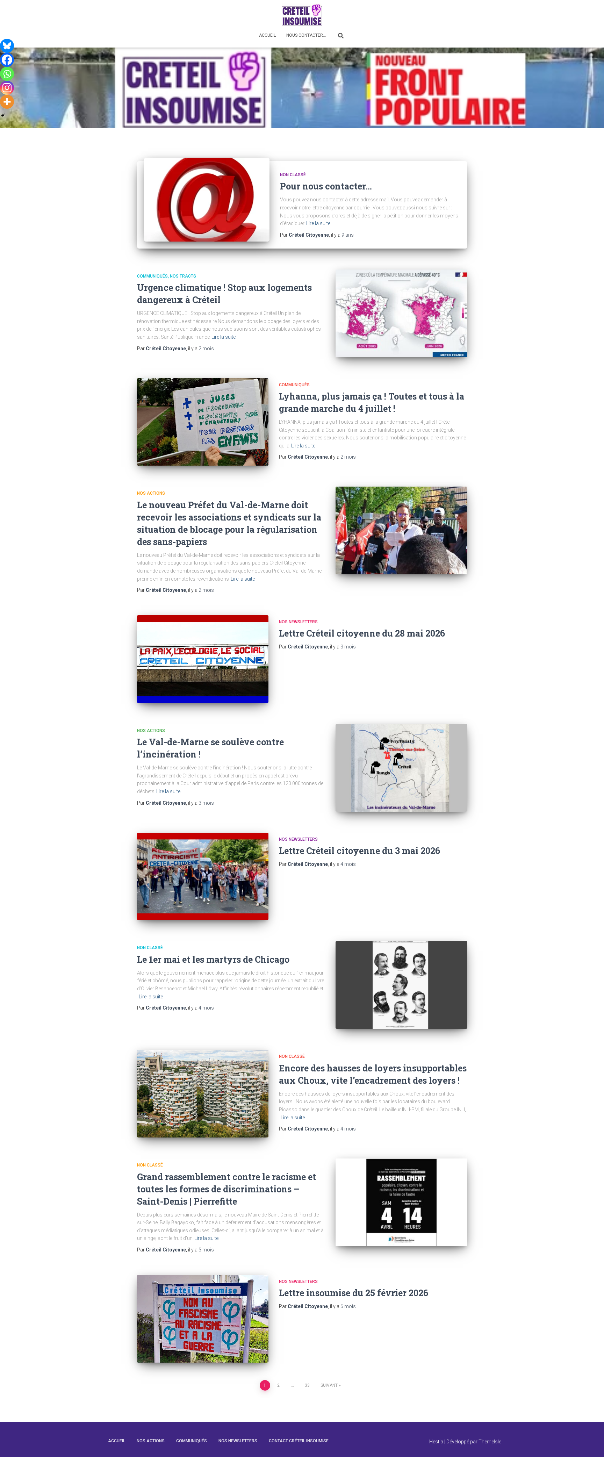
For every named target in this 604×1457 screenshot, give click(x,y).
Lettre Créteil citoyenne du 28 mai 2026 (362, 633)
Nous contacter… (306, 35)
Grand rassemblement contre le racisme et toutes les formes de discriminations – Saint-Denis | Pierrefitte (226, 1189)
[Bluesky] (7, 46)
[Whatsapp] (7, 74)
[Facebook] (7, 60)
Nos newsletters (298, 621)
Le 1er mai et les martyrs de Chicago (213, 959)
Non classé (293, 174)
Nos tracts (183, 276)
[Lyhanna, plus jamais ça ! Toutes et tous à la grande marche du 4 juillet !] (202, 422)
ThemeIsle (490, 1441)
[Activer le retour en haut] (590, 1443)
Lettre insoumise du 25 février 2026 (353, 1293)
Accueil (267, 35)
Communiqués (152, 276)
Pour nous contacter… (326, 186)
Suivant (329, 1385)
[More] (7, 102)
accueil (116, 1440)
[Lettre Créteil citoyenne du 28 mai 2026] (202, 659)
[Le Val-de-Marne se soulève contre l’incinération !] (401, 768)
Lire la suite (318, 223)
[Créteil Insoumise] (302, 14)
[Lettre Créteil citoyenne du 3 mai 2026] (202, 876)
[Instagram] (7, 88)
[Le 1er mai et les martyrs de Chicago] (401, 985)
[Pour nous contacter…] (207, 199)
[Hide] (3, 115)
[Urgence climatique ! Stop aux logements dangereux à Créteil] (401, 313)
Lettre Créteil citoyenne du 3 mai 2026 (359, 850)
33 (307, 1385)
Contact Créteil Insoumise (299, 1440)
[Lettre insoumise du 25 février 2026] (202, 1319)
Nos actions (151, 493)
